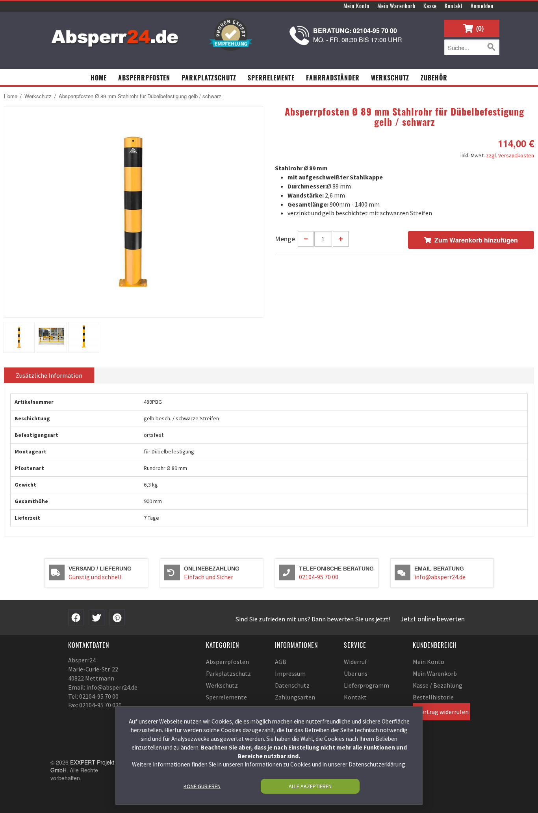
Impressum (290, 673)
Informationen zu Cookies (278, 764)
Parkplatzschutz (228, 673)
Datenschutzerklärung (377, 764)
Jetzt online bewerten (433, 619)
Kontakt (454, 6)
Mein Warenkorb (396, 6)
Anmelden (482, 6)
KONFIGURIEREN (202, 786)
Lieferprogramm (366, 685)
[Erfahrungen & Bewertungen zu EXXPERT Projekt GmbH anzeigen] (230, 34)
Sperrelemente (226, 697)
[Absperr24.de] (115, 36)
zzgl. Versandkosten (510, 155)
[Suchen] (491, 47)
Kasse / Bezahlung (437, 685)
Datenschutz (292, 685)
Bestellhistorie (433, 697)
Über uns (355, 673)
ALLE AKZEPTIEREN (310, 786)
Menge (285, 238)
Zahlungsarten (295, 697)
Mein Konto (356, 6)
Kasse (430, 6)
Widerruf (355, 662)
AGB (280, 662)
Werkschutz (38, 96)
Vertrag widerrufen (443, 712)
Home (10, 96)
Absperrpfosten (227, 662)
